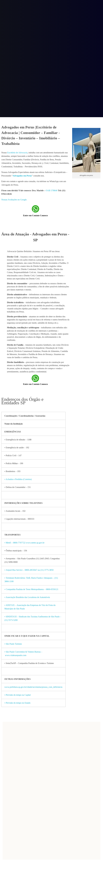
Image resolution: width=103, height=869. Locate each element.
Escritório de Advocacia (17, 152)
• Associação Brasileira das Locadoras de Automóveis (27, 597)
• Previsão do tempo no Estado (17, 703)
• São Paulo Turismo (13, 644)
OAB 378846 (51, 190)
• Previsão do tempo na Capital (17, 695)
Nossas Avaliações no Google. (14, 199)
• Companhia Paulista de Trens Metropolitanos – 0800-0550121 (31, 589)
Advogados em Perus (22, 176)
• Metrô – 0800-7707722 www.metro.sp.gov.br (24, 543)
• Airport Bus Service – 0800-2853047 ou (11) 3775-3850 (29, 570)
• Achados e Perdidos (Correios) (18, 479)
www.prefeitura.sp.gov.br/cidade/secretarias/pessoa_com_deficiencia (33, 687)
